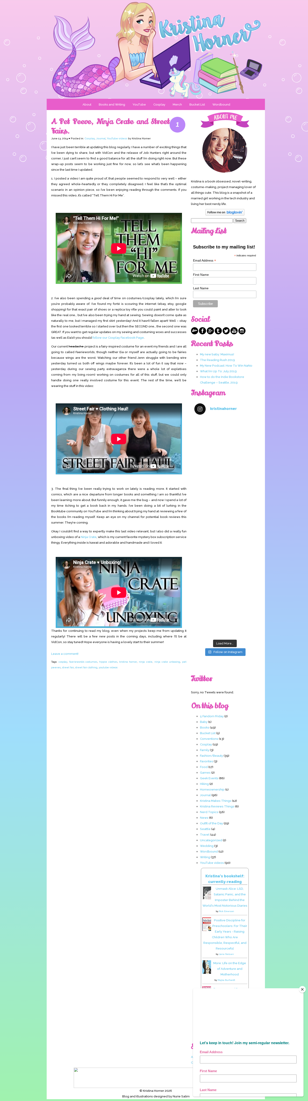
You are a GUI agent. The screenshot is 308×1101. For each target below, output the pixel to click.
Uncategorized (211, 840)
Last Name (201, 288)
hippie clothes (108, 661)
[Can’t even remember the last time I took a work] (224, 473)
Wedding (207, 846)
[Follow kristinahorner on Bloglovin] (224, 214)
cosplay (63, 661)
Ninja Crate (89, 537)
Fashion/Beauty (211, 755)
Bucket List (197, 104)
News (204, 817)
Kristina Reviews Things (217, 806)
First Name (201, 274)
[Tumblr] (218, 333)
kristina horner (128, 661)
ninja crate (145, 661)
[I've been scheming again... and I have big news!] (224, 546)
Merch (177, 104)
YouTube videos (117, 138)
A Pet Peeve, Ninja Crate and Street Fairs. (110, 126)
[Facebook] (202, 333)
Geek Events (209, 778)
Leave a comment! (64, 653)
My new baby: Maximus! (217, 354)
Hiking (204, 784)
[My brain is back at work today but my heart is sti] (224, 510)
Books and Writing (112, 104)
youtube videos (108, 667)
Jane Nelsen (226, 954)
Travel (204, 834)
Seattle (205, 829)
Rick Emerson (226, 911)
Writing (205, 857)
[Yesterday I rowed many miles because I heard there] (224, 437)
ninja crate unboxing (167, 661)
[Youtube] (234, 333)
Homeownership (212, 789)
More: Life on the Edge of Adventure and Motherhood (229, 968)
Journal (101, 138)
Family (204, 750)
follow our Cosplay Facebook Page (118, 337)
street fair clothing (86, 667)
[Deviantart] (194, 333)
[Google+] (210, 333)
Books (204, 727)
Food (204, 767)
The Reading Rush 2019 (217, 360)
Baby (203, 722)
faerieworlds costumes (83, 661)
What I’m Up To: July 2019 (218, 371)
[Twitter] (226, 333)
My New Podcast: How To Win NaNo (226, 365)
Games (205, 772)
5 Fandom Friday (212, 716)
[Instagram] (242, 333)
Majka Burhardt (226, 980)
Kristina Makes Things (215, 800)
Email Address (204, 260)
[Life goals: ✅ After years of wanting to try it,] (224, 619)
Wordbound (221, 104)
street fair (68, 667)
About (87, 104)
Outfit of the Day (211, 823)
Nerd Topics (209, 812)
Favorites (206, 761)
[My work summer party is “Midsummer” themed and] (224, 582)
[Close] (302, 989)
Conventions (209, 738)
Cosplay (159, 104)
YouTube (139, 104)
